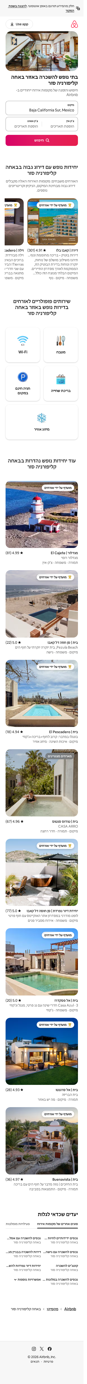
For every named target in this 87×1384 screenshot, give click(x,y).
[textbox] (60, 126)
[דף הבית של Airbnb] (74, 24)
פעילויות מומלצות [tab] (18, 1224)
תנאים (35, 1361)
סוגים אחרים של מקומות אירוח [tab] (57, 1224)
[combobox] (41, 110)
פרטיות (48, 1361)
